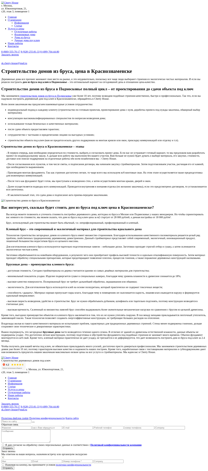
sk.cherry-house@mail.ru (14, 63)
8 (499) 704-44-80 (49, 51)
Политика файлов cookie (15, 418)
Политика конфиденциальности (47, 418)
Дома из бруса (22, 37)
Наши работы (15, 43)
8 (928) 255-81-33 (30, 51)
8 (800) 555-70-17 (10, 51)
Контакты (13, 46)
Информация (21, 22)
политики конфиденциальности (73, 464)
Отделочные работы (25, 31)
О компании (14, 20)
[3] (33, 422)
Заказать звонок (10, 54)
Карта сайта (72, 418)
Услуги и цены (16, 28)
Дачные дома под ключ (27, 40)
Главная (12, 17)
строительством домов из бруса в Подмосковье (46, 95)
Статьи (18, 25)
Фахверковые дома (24, 34)
